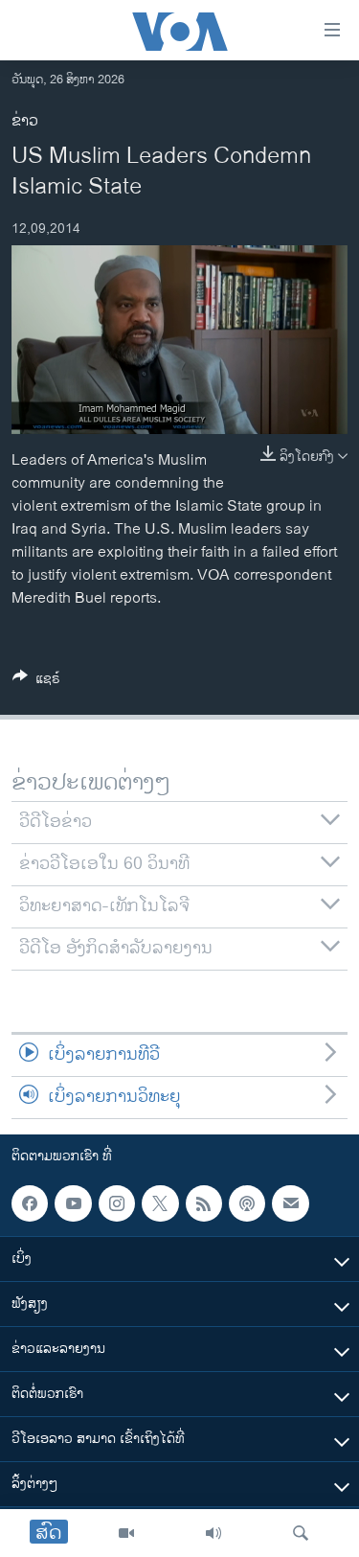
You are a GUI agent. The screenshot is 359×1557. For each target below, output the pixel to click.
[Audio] (213, 1533)
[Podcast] (247, 1203)
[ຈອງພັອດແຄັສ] (290, 1203)
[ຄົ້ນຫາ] (300, 1533)
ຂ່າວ (24, 121)
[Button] (36, 681)
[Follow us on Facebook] (29, 1203)
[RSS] (204, 1203)
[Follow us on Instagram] (117, 1203)
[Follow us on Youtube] (73, 1203)
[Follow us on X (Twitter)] (160, 1203)
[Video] (126, 1533)
